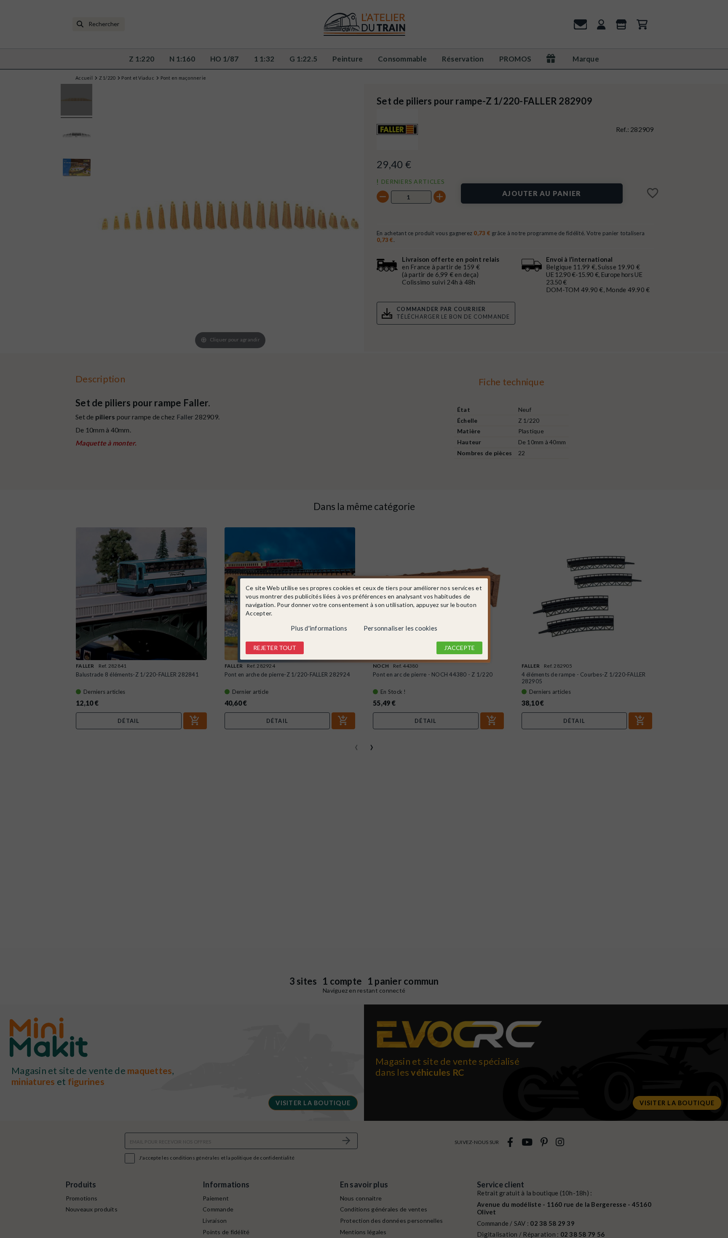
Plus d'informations (319, 628)
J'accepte (459, 647)
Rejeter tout (274, 647)
